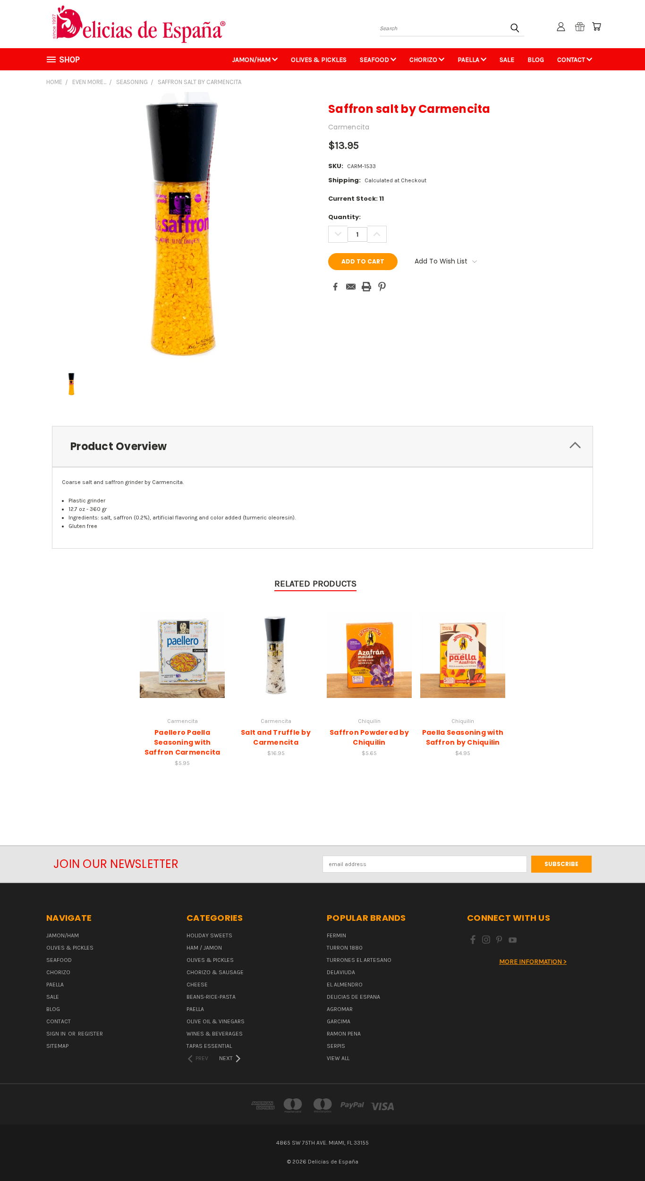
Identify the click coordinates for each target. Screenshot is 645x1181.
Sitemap (57, 1046)
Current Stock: (356, 198)
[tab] (322, 446)
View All (338, 1058)
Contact (571, 60)
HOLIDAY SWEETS (209, 935)
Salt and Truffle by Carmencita (276, 737)
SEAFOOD (375, 60)
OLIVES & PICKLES (319, 60)
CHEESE (197, 984)
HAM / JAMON (204, 947)
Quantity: (344, 216)
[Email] (351, 286)
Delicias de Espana (353, 997)
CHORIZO (424, 60)
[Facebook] (335, 286)
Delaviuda (341, 972)
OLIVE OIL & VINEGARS (216, 1021)
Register (90, 1033)
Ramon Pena (344, 1033)
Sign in (56, 1033)
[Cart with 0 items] (596, 26)
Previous (621, 1151)
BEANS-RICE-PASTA (211, 997)
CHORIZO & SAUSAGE (215, 972)
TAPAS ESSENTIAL (209, 1046)
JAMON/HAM (252, 60)
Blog (535, 60)
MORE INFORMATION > (533, 962)
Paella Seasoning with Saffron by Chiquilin (462, 737)
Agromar (340, 1009)
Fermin (336, 935)
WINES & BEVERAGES (215, 1033)
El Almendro (345, 984)
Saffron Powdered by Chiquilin (369, 737)
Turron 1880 (345, 947)
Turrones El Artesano (359, 960)
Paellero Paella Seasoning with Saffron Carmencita (182, 742)
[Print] (366, 286)
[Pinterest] (382, 286)
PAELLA (469, 60)
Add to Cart (182, 654)
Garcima (338, 1021)
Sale (507, 60)
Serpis (336, 1046)
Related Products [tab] (315, 583)
